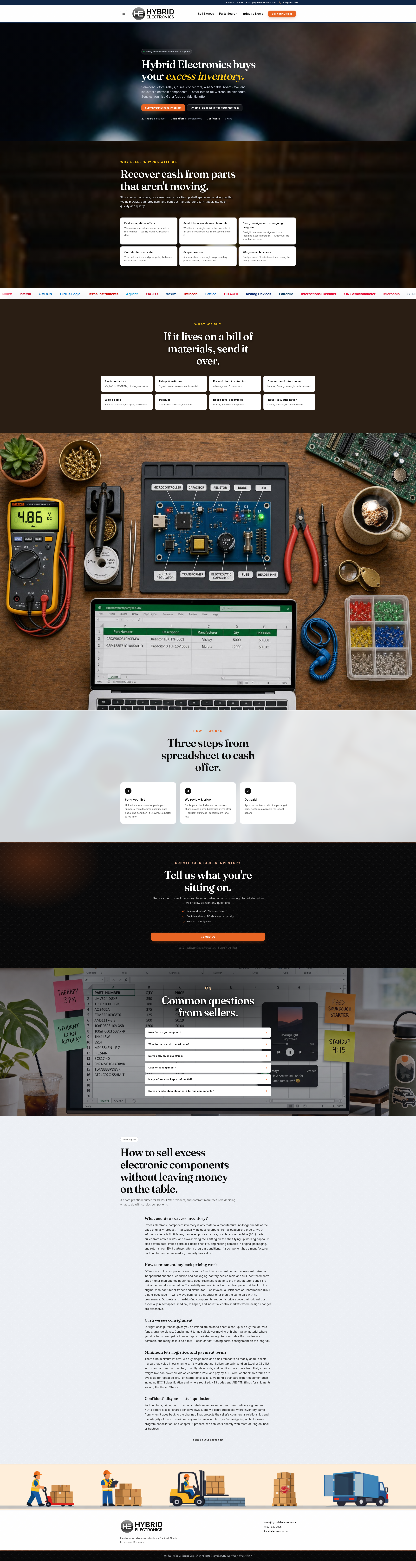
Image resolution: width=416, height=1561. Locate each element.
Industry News (252, 13)
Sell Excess (206, 13)
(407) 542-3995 (290, 2)
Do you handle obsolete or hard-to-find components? (181, 1091)
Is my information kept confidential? (170, 1079)
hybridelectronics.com (276, 1531)
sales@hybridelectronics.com (261, 2)
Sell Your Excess (282, 13)
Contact (230, 2)
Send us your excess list (208, 1439)
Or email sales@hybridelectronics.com (215, 107)
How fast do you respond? (164, 1032)
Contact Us (208, 936)
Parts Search (228, 13)
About (240, 2)
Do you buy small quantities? (165, 1055)
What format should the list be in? (168, 1044)
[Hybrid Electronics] (153, 13)
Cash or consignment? (162, 1067)
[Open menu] (123, 13)
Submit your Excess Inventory (163, 107)
